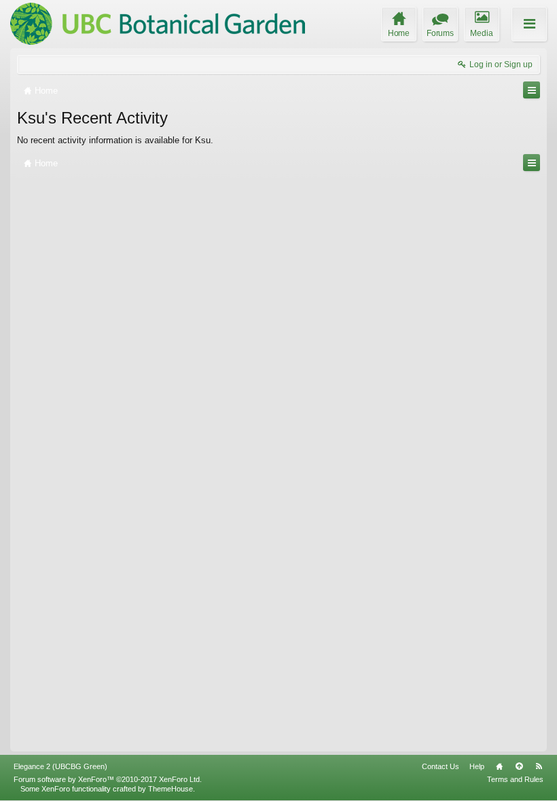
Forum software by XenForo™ (108, 779)
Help (476, 766)
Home (499, 766)
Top (519, 766)
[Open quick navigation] (531, 89)
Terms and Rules (515, 779)
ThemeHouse (170, 789)
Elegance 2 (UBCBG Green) (60, 766)
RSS (538, 766)
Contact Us (440, 766)
